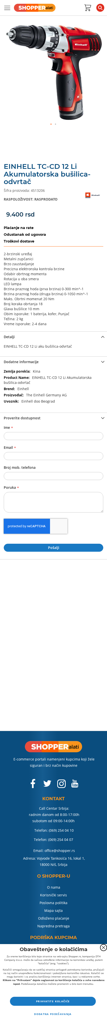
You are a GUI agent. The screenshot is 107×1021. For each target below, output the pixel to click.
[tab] (53, 336)
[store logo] (34, 8)
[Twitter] (47, 785)
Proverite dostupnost (22, 418)
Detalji (9, 336)
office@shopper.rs (60, 850)
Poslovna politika (53, 902)
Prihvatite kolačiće (53, 1001)
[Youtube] (75, 785)
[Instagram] (61, 786)
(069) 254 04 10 (61, 830)
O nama (53, 887)
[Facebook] (33, 786)
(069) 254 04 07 (60, 839)
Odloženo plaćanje (53, 918)
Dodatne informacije (21, 361)
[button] (51, 124)
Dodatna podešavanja (53, 1014)
